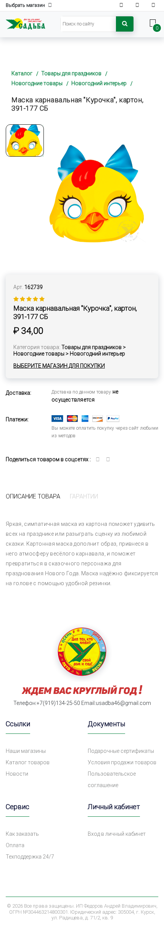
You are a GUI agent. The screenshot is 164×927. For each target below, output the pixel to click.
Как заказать (22, 834)
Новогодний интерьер (99, 83)
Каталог (21, 73)
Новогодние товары (37, 83)
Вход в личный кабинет (117, 834)
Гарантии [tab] (84, 496)
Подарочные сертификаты (121, 751)
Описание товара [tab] (33, 496)
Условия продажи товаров (122, 762)
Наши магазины (26, 751)
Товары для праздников (71, 73)
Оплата (15, 845)
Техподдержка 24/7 (30, 857)
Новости (17, 774)
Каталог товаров (28, 762)
